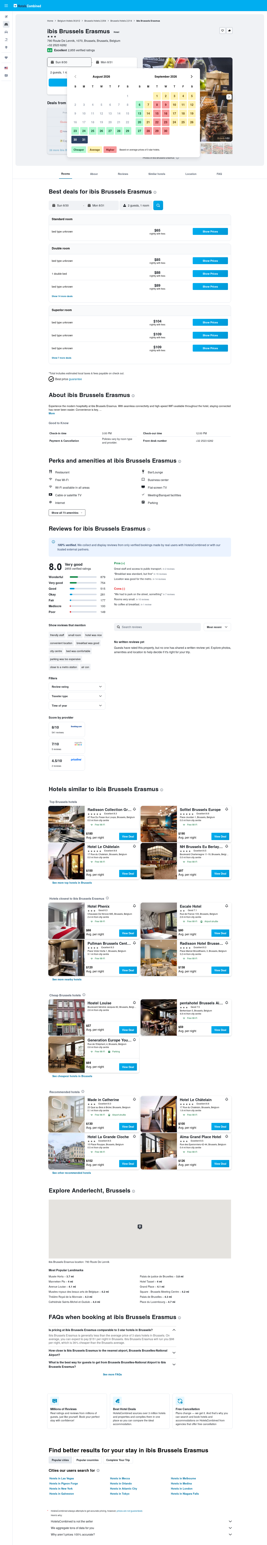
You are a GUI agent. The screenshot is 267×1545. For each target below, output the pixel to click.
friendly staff (57, 635)
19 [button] (101, 122)
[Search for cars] (6, 32)
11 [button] (92, 113)
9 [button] (75, 113)
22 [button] (127, 122)
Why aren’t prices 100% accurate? (73, 1534)
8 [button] (127, 105)
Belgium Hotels (65, 20)
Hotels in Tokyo (120, 1493)
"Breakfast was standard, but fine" (140, 574)
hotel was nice (93, 635)
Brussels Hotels (92, 20)
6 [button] (110, 105)
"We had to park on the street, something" (144, 594)
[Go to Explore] (6, 47)
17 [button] (84, 122)
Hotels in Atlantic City (123, 1488)
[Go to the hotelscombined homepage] (27, 5)
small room (74, 635)
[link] (72, 882)
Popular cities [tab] (60, 1460)
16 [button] (75, 122)
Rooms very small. (131, 599)
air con (85, 667)
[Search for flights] (6, 16)
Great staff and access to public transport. (144, 568)
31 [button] (84, 139)
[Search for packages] (6, 39)
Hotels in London (182, 1488)
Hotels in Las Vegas (61, 1478)
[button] (6, 6)
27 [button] (110, 131)
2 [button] (75, 105)
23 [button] (75, 131)
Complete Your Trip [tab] (118, 1460)
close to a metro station (63, 667)
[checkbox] (67, 729)
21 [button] (118, 122)
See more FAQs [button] (112, 1374)
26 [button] (101, 131)
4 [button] (93, 105)
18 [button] (92, 122)
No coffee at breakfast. (132, 604)
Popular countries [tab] (87, 1460)
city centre (56, 651)
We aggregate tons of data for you (72, 1528)
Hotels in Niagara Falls (185, 1493)
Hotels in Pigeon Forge (63, 1483)
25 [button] (92, 131)
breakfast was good (88, 643)
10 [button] (84, 113)
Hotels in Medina (181, 1483)
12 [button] (101, 113)
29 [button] (127, 131)
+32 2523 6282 (57, 45)
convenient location (61, 643)
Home (50, 20)
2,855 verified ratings (81, 50)
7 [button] (119, 105)
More (52, 413)
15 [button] (127, 113)
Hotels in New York (61, 1488)
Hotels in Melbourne (183, 1478)
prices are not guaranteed (129, 1510)
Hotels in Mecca (120, 1478)
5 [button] (101, 105)
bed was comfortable (78, 651)
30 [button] (75, 139)
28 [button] (118, 131)
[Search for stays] (6, 24)
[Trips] (6, 57)
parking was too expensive (65, 659)
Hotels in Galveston (61, 1493)
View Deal (128, 836)
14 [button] (118, 113)
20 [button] (110, 122)
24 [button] (84, 131)
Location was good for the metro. (140, 579)
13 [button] (110, 113)
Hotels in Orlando (121, 1483)
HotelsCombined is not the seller (72, 1521)
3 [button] (84, 105)
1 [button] (127, 96)
